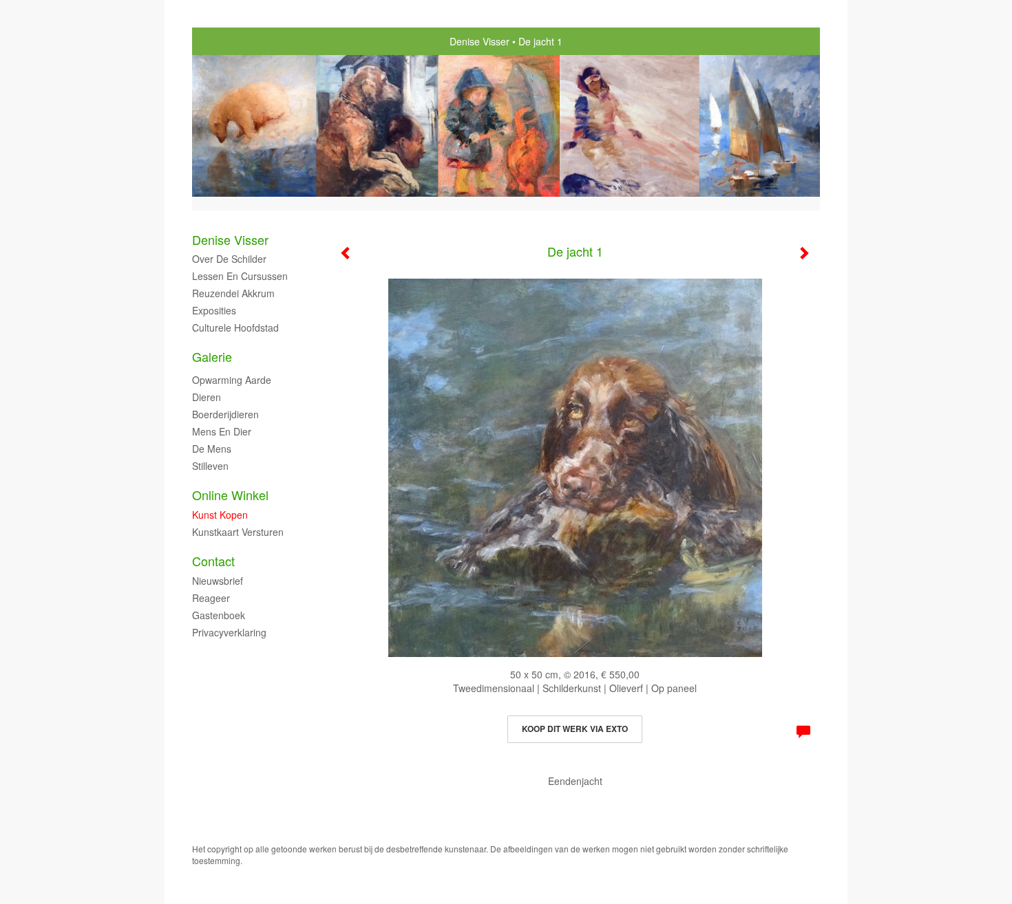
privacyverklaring (229, 632)
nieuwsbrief (217, 581)
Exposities (214, 310)
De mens (211, 448)
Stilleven (210, 466)
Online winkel (230, 495)
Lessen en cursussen (240, 276)
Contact (213, 561)
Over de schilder (229, 259)
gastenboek (218, 615)
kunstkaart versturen (238, 532)
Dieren (206, 397)
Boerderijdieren (225, 414)
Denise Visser (479, 41)
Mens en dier (221, 431)
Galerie (212, 356)
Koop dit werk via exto (575, 728)
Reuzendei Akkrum (233, 293)
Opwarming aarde (231, 380)
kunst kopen (220, 514)
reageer (211, 598)
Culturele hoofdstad (235, 327)
